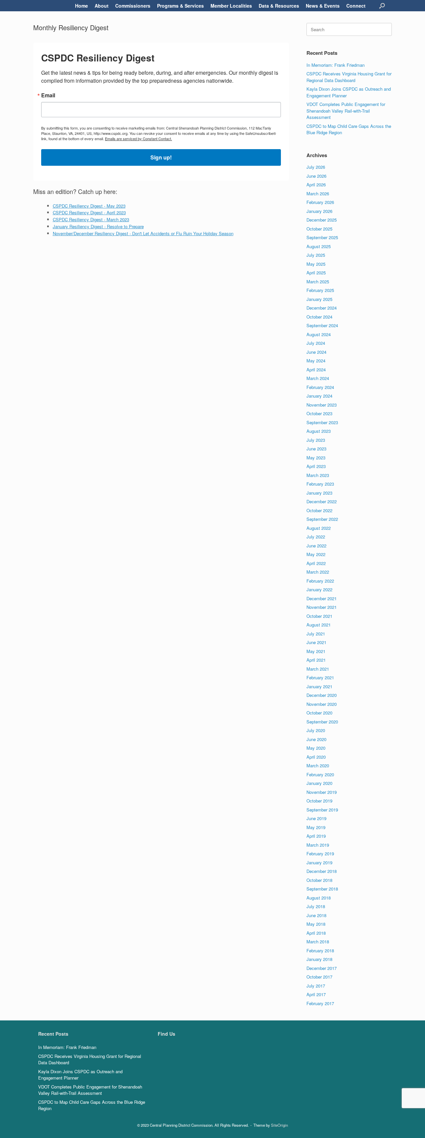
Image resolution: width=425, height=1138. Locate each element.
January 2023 (319, 493)
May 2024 (315, 360)
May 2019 (315, 827)
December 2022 (321, 501)
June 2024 (316, 352)
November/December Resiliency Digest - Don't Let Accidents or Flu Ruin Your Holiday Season (143, 233)
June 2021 (316, 642)
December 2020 (321, 695)
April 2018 (316, 933)
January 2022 (319, 589)
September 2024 (322, 325)
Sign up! (161, 157)
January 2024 (319, 396)
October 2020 (319, 713)
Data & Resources (279, 5)
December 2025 (321, 220)
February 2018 (320, 950)
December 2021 (321, 598)
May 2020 (315, 748)
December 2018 (321, 871)
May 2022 (315, 554)
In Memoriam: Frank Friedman (335, 65)
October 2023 (319, 413)
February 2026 (320, 202)
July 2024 (315, 343)
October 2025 (319, 229)
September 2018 (322, 889)
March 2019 (317, 845)
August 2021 (318, 624)
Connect (356, 5)
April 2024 (316, 369)
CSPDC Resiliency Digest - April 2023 (89, 212)
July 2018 (315, 906)
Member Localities (231, 5)
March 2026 (317, 193)
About (102, 5)
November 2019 (321, 792)
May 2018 (315, 924)
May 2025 (315, 264)
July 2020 (315, 730)
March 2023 (317, 475)
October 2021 (319, 616)
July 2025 (315, 255)
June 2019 (316, 818)
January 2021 (319, 686)
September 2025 (322, 237)
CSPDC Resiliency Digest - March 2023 (91, 219)
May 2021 (315, 651)
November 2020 (321, 704)
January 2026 (319, 211)
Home (81, 5)
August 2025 (318, 246)
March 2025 (317, 281)
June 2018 (316, 915)
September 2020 (322, 721)
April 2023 (316, 466)
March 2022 (317, 572)
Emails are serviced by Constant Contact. (138, 138)
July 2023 (315, 440)
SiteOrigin (279, 1125)
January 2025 (319, 299)
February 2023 (320, 484)
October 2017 (319, 977)
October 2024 (319, 317)
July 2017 (315, 986)
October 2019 (319, 801)
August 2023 (318, 431)
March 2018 (317, 941)
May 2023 (315, 457)
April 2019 (316, 836)
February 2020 (320, 774)
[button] (382, 5)
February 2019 (320, 853)
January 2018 (319, 959)
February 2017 (320, 1003)
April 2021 (316, 660)
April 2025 (316, 272)
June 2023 (316, 448)
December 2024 (321, 308)
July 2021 (315, 633)
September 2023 (322, 422)
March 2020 (317, 765)
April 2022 (316, 563)
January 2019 (319, 862)
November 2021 (321, 607)
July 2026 (315, 167)
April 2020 (316, 757)
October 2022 (319, 510)
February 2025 (320, 290)
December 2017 (321, 968)
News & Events (323, 5)
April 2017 (316, 994)
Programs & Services (180, 5)
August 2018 (318, 898)
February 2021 (320, 677)
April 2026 (316, 184)
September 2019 (322, 809)
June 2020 (316, 739)
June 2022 (316, 545)
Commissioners (132, 5)
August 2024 (318, 334)
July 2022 (315, 536)
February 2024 (320, 387)
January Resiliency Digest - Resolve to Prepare (98, 226)
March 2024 (317, 378)
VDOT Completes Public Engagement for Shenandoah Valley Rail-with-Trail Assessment (345, 110)
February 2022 (320, 581)
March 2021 (317, 669)
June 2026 (316, 176)
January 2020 (319, 783)
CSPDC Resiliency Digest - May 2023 (89, 206)
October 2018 (319, 880)
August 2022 (318, 528)
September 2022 (322, 519)
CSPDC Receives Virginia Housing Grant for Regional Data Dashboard (348, 76)
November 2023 (321, 405)
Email (48, 95)
